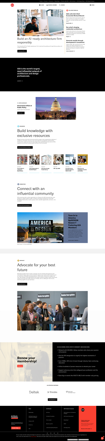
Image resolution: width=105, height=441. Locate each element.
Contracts (51, 1)
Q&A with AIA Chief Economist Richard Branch (75, 15)
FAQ (29, 428)
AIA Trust (48, 412)
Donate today (15, 428)
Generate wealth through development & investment (75, 41)
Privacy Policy (33, 436)
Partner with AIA (64, 1)
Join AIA (19, 80)
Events (41, 1)
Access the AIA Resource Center (24, 147)
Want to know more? (83, 439)
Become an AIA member (85, 428)
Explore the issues (21, 284)
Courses (45, 1)
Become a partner (49, 423)
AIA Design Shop (80, 1)
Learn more (20, 113)
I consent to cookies (72, 439)
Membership (31, 412)
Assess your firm (21, 51)
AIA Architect (73, 1)
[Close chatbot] (103, 436)
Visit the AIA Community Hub (24, 205)
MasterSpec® (66, 420)
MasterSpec (57, 1)
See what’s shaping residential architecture (74, 28)
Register (67, 36)
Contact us (31, 424)
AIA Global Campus (90, 1)
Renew (19, 366)
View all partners (52, 399)
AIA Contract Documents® (69, 416)
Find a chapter (49, 420)
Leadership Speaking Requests (52, 427)
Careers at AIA (31, 421)
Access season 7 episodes (73, 240)
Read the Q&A (69, 23)
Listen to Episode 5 (69, 51)
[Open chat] (102, 438)
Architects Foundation (50, 416)
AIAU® (65, 423)
